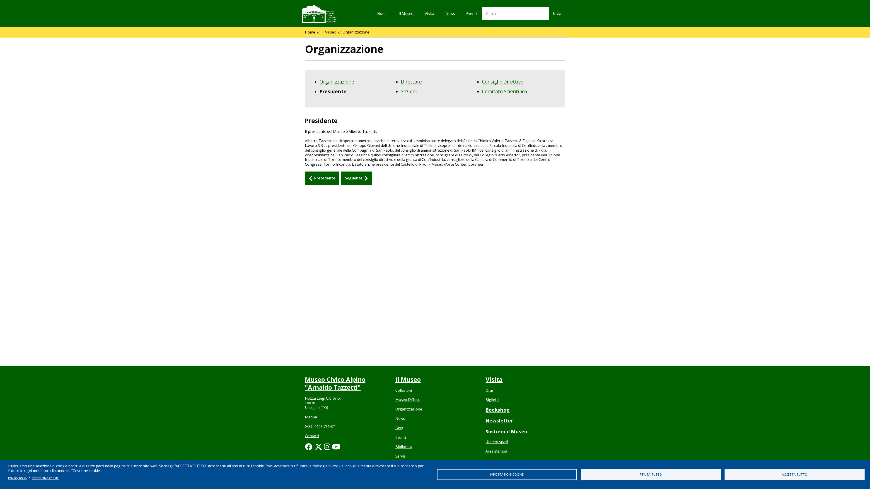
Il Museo (406, 13)
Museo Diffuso (407, 399)
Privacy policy (17, 478)
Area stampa (496, 451)
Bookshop (498, 410)
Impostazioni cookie (507, 474)
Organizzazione (356, 32)
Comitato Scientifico (504, 91)
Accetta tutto (794, 474)
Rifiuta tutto (651, 474)
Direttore (411, 82)
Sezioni (409, 91)
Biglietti (492, 399)
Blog (399, 427)
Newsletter (499, 420)
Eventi (471, 13)
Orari (490, 390)
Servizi (400, 456)
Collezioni (403, 390)
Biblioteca (403, 446)
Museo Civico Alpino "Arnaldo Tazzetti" (335, 383)
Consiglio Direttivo (502, 82)
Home (382, 13)
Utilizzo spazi (497, 441)
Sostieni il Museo (506, 431)
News (450, 13)
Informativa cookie (45, 478)
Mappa (311, 417)
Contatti (312, 435)
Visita (429, 13)
